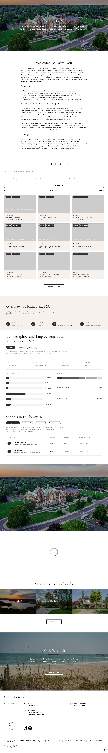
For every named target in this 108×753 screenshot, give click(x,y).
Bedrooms (75, 179)
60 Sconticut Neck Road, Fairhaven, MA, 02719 (27, 452)
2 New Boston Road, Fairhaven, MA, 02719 (25, 444)
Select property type (11, 179)
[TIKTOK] (15, 746)
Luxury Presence (48, 741)
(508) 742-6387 (80, 705)
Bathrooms (41, 179)
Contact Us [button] (54, 672)
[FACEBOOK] (6, 746)
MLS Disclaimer (95, 741)
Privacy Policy (81, 741)
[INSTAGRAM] (10, 746)
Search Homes (54, 287)
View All (54, 622)
